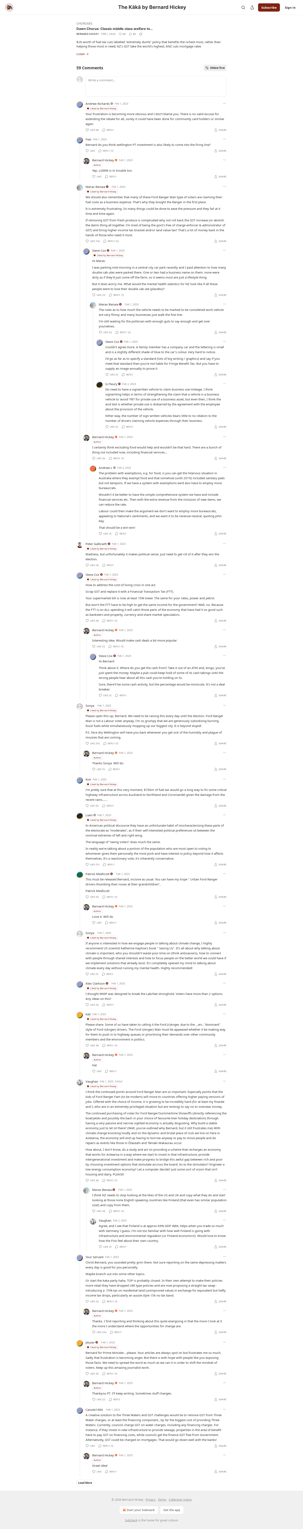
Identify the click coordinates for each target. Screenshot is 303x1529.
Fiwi (88, 139)
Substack (131, 1520)
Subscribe (269, 7)
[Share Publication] (252, 7)
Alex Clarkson (95, 983)
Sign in (290, 7)
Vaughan (92, 1081)
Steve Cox (99, 250)
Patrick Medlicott (97, 874)
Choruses (84, 23)
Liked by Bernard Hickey (103, 108)
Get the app (171, 1510)
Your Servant (94, 1257)
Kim (88, 779)
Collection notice (180, 1500)
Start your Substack (141, 1510)
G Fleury (111, 384)
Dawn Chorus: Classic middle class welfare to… (114, 29)
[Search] (243, 7)
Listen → (82, 54)
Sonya (90, 705)
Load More (85, 1483)
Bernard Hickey (87, 33)
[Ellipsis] (224, 103)
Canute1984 (94, 1409)
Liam (89, 815)
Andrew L (105, 468)
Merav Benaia (95, 187)
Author (97, 164)
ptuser (90, 1342)
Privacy (150, 1500)
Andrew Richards (98, 103)
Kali (88, 1014)
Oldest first (217, 68)
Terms (162, 1500)
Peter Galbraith (96, 544)
